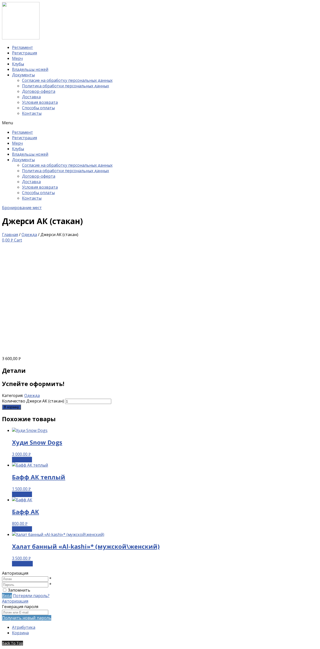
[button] (160, 123)
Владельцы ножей (30, 69)
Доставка (31, 97)
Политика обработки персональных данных (65, 86)
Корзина (20, 633)
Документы (23, 75)
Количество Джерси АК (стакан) (33, 401)
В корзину (11, 407)
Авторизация (15, 601)
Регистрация (24, 53)
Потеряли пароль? (31, 595)
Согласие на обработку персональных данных (67, 80)
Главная (10, 234)
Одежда (29, 234)
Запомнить (19, 590)
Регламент (22, 47)
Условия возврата (40, 102)
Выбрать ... (22, 563)
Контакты (32, 113)
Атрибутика (23, 627)
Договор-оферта (38, 91)
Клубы (18, 64)
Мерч (17, 58)
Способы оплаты (38, 108)
